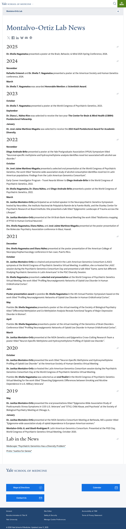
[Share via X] (8, 37)
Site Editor (48, 511)
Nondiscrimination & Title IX (16, 515)
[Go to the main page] (18, 3)
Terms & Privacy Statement (92, 515)
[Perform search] (114, 3)
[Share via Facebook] (13, 37)
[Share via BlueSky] (21, 37)
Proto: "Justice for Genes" (19, 451)
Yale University (11, 520)
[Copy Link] (118, 47)
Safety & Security (50, 515)
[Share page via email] (26, 37)
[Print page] (30, 37)
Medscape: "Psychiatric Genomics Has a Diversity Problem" (36, 446)
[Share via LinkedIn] (17, 37)
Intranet (9, 511)
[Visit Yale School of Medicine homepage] (26, 470)
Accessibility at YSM (89, 511)
